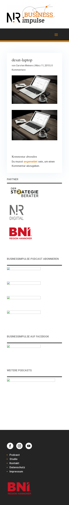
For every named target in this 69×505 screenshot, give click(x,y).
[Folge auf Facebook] (10, 446)
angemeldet (31, 161)
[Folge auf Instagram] (19, 446)
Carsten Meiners (25, 65)
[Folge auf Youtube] (29, 446)
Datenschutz (17, 467)
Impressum (16, 471)
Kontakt (14, 463)
